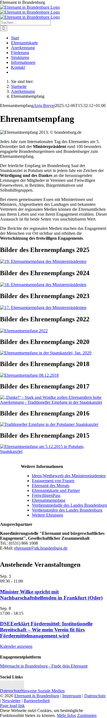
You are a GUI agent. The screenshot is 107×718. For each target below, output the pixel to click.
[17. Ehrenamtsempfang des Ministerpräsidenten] (43, 307)
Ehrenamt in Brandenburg (36, 695)
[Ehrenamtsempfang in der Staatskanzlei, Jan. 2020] (45, 353)
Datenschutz (95, 695)
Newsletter (11, 700)
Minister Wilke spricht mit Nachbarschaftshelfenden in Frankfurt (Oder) (51, 595)
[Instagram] (3, 686)
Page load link (12, 705)
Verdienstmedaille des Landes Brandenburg (69, 505)
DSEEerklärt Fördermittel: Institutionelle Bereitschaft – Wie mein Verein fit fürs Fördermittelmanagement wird (46, 630)
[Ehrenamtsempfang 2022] (24, 330)
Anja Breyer (44, 105)
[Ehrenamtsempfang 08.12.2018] (29, 375)
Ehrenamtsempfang (48, 500)
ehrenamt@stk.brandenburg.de (40, 548)
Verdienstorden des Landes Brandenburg (67, 510)
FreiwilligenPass (46, 495)
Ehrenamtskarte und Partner (56, 490)
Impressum (71, 695)
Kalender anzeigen (16, 646)
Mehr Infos (66, 715)
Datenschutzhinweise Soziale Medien (32, 691)
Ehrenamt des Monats (50, 485)
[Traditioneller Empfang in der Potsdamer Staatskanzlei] (49, 424)
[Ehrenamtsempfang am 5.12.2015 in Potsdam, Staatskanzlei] (53, 451)
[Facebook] (9, 686)
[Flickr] (15, 686)
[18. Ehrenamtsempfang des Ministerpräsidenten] (43, 284)
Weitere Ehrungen (47, 515)
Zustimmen (87, 715)
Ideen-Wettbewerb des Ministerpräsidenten (69, 475)
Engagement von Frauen (53, 480)
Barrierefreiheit (37, 700)
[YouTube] (21, 686)
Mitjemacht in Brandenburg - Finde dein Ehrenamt (44, 666)
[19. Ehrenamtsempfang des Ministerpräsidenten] (43, 261)
